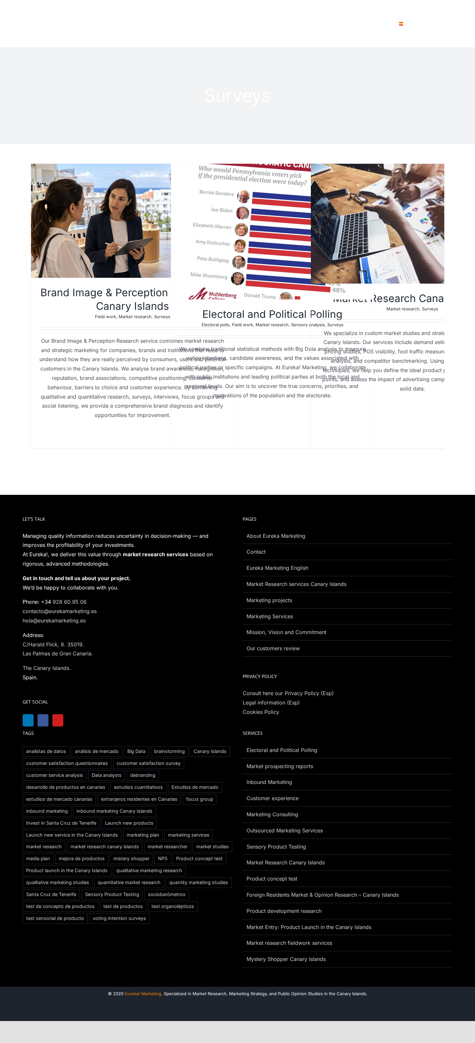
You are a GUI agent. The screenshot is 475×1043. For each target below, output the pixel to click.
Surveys (162, 316)
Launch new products (129, 823)
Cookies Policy (261, 712)
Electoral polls (215, 324)
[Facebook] (45, 720)
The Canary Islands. (47, 668)
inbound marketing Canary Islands (115, 811)
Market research (135, 316)
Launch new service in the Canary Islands (72, 835)
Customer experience (273, 798)
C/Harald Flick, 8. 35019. (53, 644)
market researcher (167, 846)
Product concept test (199, 858)
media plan (38, 858)
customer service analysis (54, 775)
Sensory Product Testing (112, 894)
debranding (142, 775)
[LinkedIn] (29, 720)
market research (44, 846)
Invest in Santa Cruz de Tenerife (61, 823)
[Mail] (93, 720)
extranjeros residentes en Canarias (139, 799)
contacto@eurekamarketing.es (60, 611)
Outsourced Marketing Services (285, 830)
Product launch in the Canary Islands (67, 870)
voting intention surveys (119, 918)
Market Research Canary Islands (286, 862)
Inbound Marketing (269, 782)
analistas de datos (46, 751)
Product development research (284, 911)
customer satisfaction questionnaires (67, 763)
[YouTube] (61, 720)
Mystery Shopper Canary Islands (286, 959)
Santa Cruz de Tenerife (51, 894)
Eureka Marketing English (277, 568)
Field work (105, 316)
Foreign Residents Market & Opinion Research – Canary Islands (323, 895)
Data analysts (106, 775)
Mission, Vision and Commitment (286, 632)
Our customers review (273, 648)
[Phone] (109, 720)
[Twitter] (77, 720)
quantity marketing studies (198, 882)
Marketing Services (270, 616)
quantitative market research (129, 882)
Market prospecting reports (280, 766)
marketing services (188, 835)
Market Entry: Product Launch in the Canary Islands (309, 927)
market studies (212, 846)
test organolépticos (173, 906)
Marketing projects (269, 600)
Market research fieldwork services (289, 943)
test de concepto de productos (60, 906)
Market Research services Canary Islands (296, 584)
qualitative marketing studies (57, 882)
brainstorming (169, 751)
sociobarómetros (166, 894)
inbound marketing (47, 811)
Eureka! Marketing (143, 993)
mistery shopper (131, 858)
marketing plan (143, 835)
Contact (256, 551)
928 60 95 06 (70, 602)
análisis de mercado (97, 751)
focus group (199, 799)
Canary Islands (210, 751)
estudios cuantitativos (138, 787)
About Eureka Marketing (276, 536)
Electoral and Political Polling (272, 314)
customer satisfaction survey (149, 763)
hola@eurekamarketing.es (54, 620)
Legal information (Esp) (271, 702)
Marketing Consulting (272, 814)
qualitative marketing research (149, 870)
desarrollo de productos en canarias (65, 787)
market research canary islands (104, 846)
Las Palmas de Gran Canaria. (58, 653)
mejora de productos (82, 858)
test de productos (123, 906)
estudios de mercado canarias (59, 799)
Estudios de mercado (195, 787)
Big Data (136, 751)
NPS (162, 858)
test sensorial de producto (55, 918)
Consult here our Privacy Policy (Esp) (288, 693)
